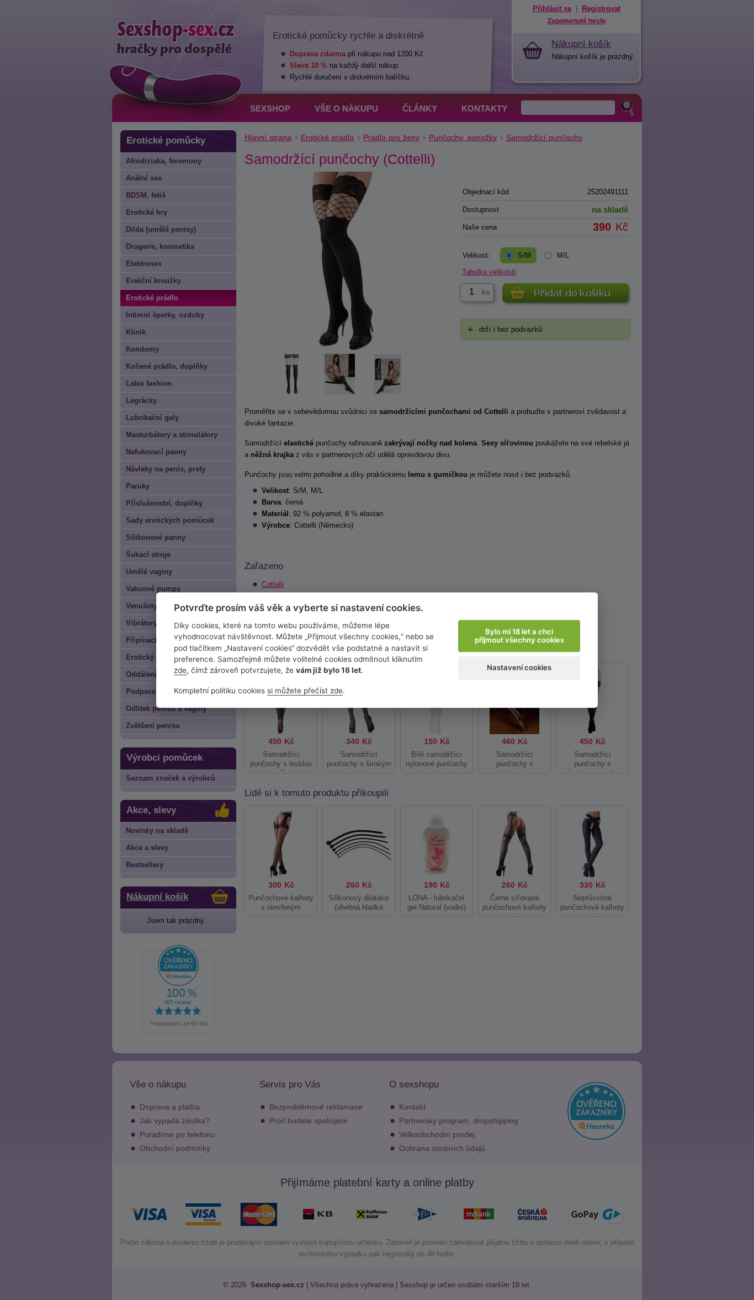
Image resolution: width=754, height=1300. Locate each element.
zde (180, 670)
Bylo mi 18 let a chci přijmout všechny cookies (519, 636)
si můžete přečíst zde (305, 690)
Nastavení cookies (519, 668)
